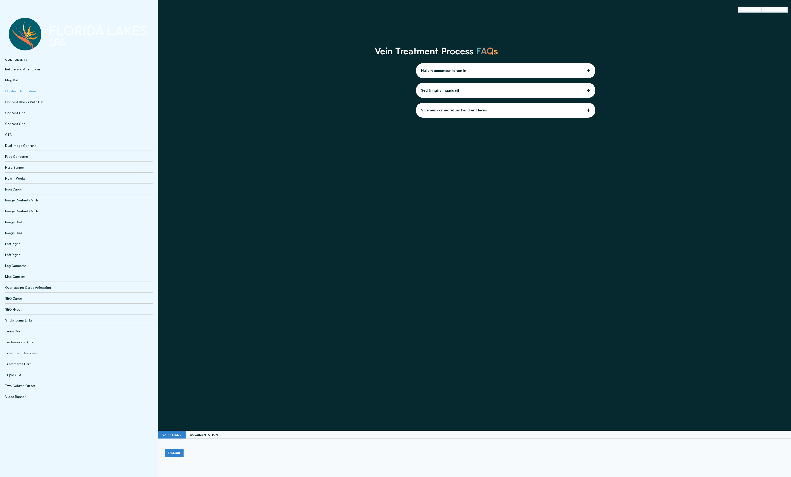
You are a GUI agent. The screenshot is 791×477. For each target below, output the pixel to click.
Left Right (12, 244)
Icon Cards (13, 189)
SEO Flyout (13, 309)
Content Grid (15, 113)
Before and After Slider (22, 69)
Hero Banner (14, 167)
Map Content (15, 277)
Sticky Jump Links (19, 320)
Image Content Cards (22, 200)
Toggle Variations (775, 9)
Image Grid (13, 222)
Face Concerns (16, 156)
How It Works (15, 178)
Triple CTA (13, 375)
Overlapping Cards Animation (28, 287)
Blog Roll (12, 80)
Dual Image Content (20, 146)
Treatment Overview (21, 353)
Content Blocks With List (24, 102)
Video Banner (15, 397)
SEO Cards (13, 298)
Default (174, 453)
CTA (8, 135)
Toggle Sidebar (750, 9)
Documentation (204, 434)
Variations (171, 434)
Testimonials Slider (20, 342)
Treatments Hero (18, 364)
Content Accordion (20, 91)
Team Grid (13, 331)
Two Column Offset (20, 386)
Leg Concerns (15, 266)
